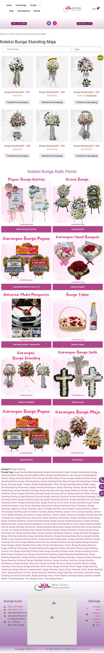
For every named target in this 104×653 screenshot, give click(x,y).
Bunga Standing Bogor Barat (54, 481)
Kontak (37, 11)
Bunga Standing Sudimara (39, 560)
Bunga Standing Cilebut (79, 493)
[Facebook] (49, 23)
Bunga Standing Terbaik (19, 572)
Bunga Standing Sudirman (65, 560)
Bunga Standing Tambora (52, 563)
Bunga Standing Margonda (14, 536)
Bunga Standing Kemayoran (22, 527)
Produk (33, 5)
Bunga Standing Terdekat (44, 572)
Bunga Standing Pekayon (84, 545)
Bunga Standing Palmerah (80, 539)
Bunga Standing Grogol (81, 502)
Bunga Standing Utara (42, 575)
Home (9, 5)
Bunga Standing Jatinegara (73, 514)
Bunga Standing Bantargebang (27, 472)
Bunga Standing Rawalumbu (35, 557)
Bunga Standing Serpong (89, 557)
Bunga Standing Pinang (71, 548)
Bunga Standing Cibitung (51, 490)
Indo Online (83, 649)
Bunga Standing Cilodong (56, 496)
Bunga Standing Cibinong (26, 490)
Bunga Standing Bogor (29, 481)
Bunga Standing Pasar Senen (57, 545)
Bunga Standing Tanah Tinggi (67, 566)
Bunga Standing (17, 469)
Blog (11, 11)
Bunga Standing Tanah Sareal (38, 566)
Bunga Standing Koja (75, 527)
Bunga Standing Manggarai (86, 533)
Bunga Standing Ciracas (81, 499)
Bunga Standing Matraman (40, 536)
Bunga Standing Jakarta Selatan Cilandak (27, 511)
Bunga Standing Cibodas (76, 490)
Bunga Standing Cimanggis (83, 496)
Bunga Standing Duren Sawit (55, 502)
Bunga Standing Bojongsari (43, 487)
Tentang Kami (23, 11)
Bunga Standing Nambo (26, 539)
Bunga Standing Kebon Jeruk (64, 524)
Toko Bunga (20, 5)
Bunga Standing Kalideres (13, 520)
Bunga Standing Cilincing (31, 496)
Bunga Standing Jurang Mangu (85, 517)
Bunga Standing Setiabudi (13, 560)
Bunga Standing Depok (29, 502)
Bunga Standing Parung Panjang (66, 542)
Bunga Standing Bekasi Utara (52, 478)
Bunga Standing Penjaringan (14, 548)
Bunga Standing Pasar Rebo (28, 545)
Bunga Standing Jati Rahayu (21, 514)
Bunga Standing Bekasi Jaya (60, 475)
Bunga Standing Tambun (77, 563)
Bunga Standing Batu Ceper (57, 472)
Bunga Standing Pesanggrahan (44, 548)
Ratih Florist (39, 649)
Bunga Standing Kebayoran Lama (33, 524)
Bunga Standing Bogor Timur (45, 484)
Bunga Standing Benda (78, 478)
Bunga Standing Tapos (53, 569)
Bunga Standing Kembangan (50, 527)
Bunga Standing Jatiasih (47, 514)
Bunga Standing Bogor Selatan (84, 481)
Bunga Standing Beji (80, 472)
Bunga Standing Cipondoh (56, 499)
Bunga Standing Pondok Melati (59, 551)
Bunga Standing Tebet (75, 569)
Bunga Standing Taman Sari (26, 563)
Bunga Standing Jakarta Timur (62, 511)
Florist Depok (60, 575)
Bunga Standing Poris (17, 554)
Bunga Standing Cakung (68, 487)
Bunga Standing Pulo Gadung (43, 554)
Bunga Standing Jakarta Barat (60, 508)
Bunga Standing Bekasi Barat (31, 475)
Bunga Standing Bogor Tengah (15, 484)
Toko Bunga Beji (16, 578)
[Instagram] (55, 23)
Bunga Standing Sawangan (63, 557)
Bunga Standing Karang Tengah (42, 520)
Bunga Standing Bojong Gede (74, 484)
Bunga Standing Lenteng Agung (76, 530)
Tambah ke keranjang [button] (17, 102)
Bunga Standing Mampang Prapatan (55, 533)
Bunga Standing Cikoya (55, 493)
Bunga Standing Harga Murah (39, 505)
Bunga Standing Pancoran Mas (35, 542)
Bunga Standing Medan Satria (68, 536)
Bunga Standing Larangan (48, 530)
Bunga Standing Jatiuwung (28, 517)
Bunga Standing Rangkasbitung (73, 554)
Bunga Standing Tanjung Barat (27, 569)
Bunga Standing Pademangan (53, 539)
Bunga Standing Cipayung (30, 499)
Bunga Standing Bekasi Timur (23, 478)
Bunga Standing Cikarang (31, 493)
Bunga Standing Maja (26, 533)
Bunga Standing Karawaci (70, 520)
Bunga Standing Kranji (23, 530)
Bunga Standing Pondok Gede (29, 551)
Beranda (3, 34)
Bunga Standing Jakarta (33, 508)
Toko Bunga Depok (53, 578)
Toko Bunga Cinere (34, 578)
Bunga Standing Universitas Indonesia (75, 572)
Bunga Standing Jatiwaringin (56, 517)
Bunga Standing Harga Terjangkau (70, 505)
